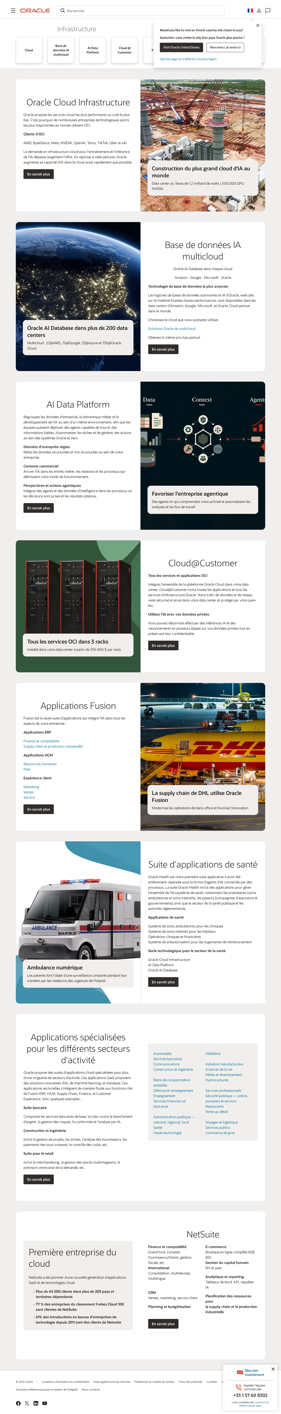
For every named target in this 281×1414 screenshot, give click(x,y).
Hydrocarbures (217, 1080)
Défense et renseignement (173, 1090)
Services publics (217, 1127)
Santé (157, 1127)
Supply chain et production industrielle (53, 746)
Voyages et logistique (221, 1122)
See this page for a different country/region (188, 59)
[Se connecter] (259, 10)
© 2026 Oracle (24, 1381)
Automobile (162, 1053)
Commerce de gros (220, 1132)
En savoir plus (38, 174)
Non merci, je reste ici (225, 47)
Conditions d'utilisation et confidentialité (65, 1381)
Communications (166, 1064)
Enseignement (164, 1095)
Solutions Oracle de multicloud (171, 328)
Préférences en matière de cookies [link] (154, 1381)
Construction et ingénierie (173, 1069)
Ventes (28, 792)
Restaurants (214, 1106)
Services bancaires (167, 1058)
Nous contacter (91, 1389)
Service (29, 797)
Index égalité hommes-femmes (112, 1381)
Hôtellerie (212, 1053)
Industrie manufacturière (224, 1064)
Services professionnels (223, 1090)
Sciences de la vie (218, 1069)
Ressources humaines (40, 763)
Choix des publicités (190, 1381)
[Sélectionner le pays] (250, 10)
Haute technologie (167, 1132)
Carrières (212, 1381)
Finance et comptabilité (41, 741)
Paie (26, 769)
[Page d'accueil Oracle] (35, 10)
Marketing (31, 786)
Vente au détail (216, 1111)
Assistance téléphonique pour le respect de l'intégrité (46, 1389)
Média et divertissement (223, 1074)
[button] (13, 10)
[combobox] (140, 10)
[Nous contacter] (267, 10)
